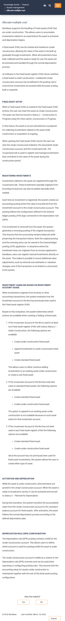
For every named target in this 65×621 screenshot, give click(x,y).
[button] (50, 5)
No (41, 602)
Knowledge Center (11, 4)
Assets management (15, 7)
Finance (25, 4)
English (54, 619)
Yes (23, 602)
